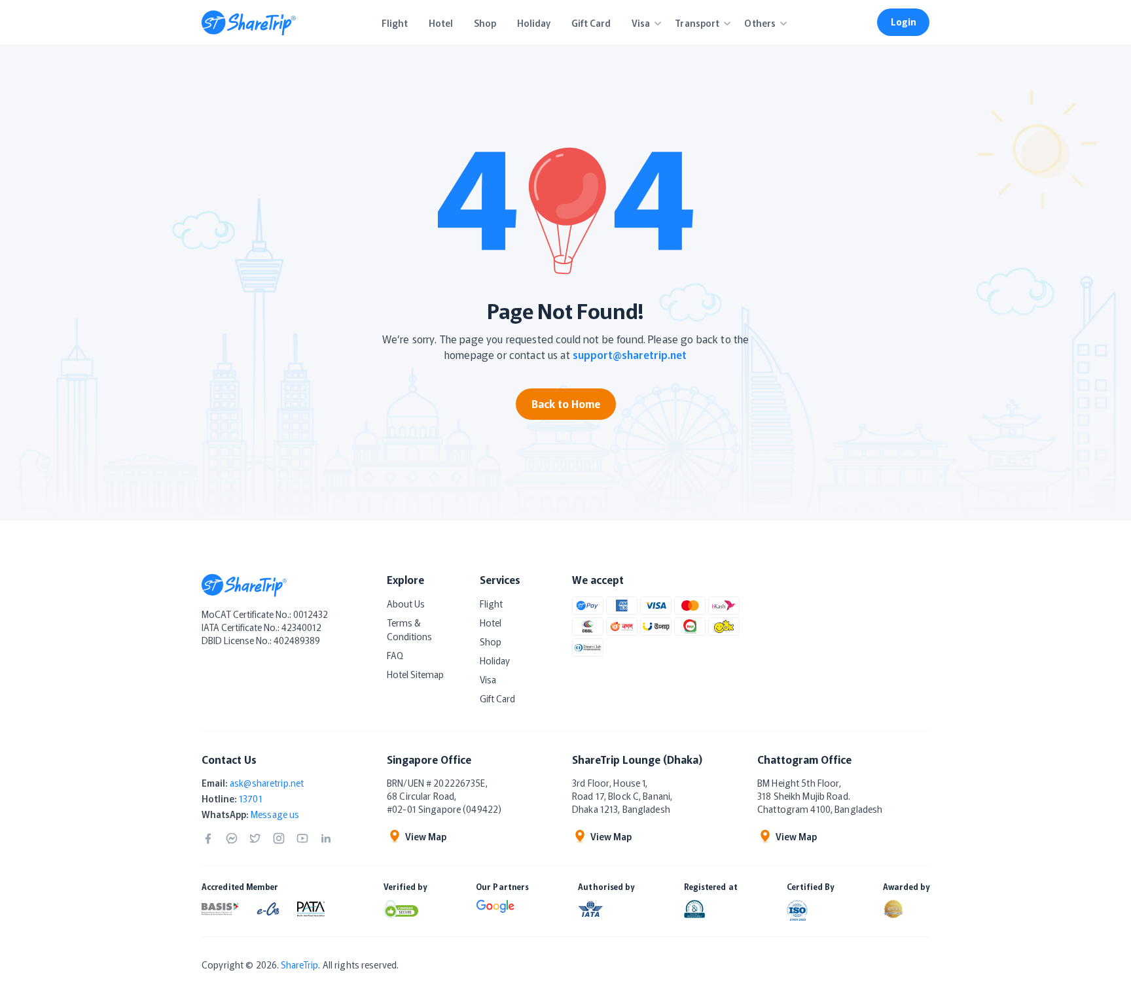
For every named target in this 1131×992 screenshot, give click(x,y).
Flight (491, 603)
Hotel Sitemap (415, 674)
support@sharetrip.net (630, 354)
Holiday (495, 660)
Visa (488, 679)
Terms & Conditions (409, 629)
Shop (490, 641)
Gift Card (497, 698)
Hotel (490, 622)
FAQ (395, 655)
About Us (406, 603)
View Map (425, 836)
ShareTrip (299, 964)
